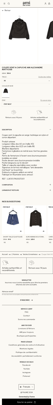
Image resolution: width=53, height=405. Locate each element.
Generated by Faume (26, 396)
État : (4, 100)
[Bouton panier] (49, 3)
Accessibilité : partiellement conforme (26, 356)
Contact (26, 316)
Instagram (27, 373)
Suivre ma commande (26, 319)
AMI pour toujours (26, 332)
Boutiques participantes (26, 336)
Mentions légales (26, 349)
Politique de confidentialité (26, 352)
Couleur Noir (7, 86)
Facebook (26, 365)
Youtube (26, 369)
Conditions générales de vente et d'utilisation (27, 345)
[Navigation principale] (4, 3)
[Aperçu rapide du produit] (21, 231)
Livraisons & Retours (26, 329)
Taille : (4, 77)
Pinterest (26, 376)
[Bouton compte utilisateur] (45, 3)
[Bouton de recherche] (9, 3)
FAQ (26, 312)
